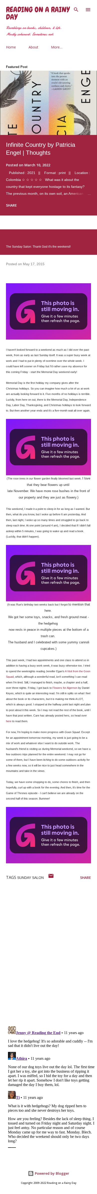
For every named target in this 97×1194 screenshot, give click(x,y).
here (8, 721)
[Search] (76, 9)
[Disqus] (51, 958)
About (33, 47)
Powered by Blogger (51, 1173)
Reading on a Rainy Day (38, 13)
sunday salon (30, 878)
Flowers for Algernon (64, 687)
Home (11, 47)
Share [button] (11, 205)
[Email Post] (51, 877)
